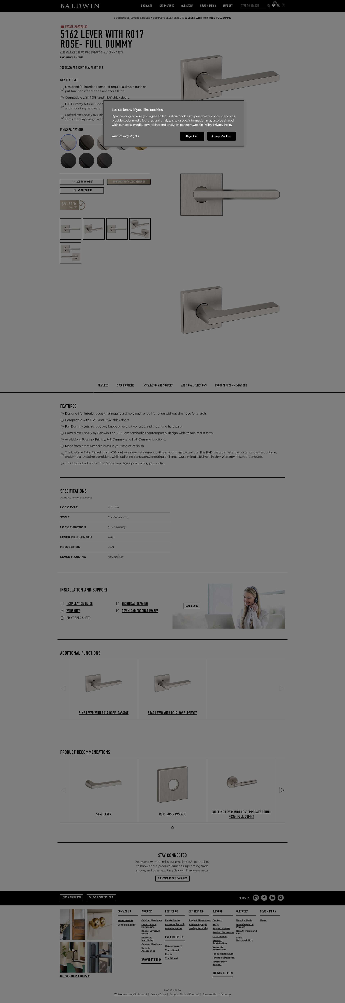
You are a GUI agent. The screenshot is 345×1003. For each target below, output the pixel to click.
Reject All (192, 136)
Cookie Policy (202, 125)
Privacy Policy (222, 125)
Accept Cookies (221, 136)
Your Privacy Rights (125, 136)
